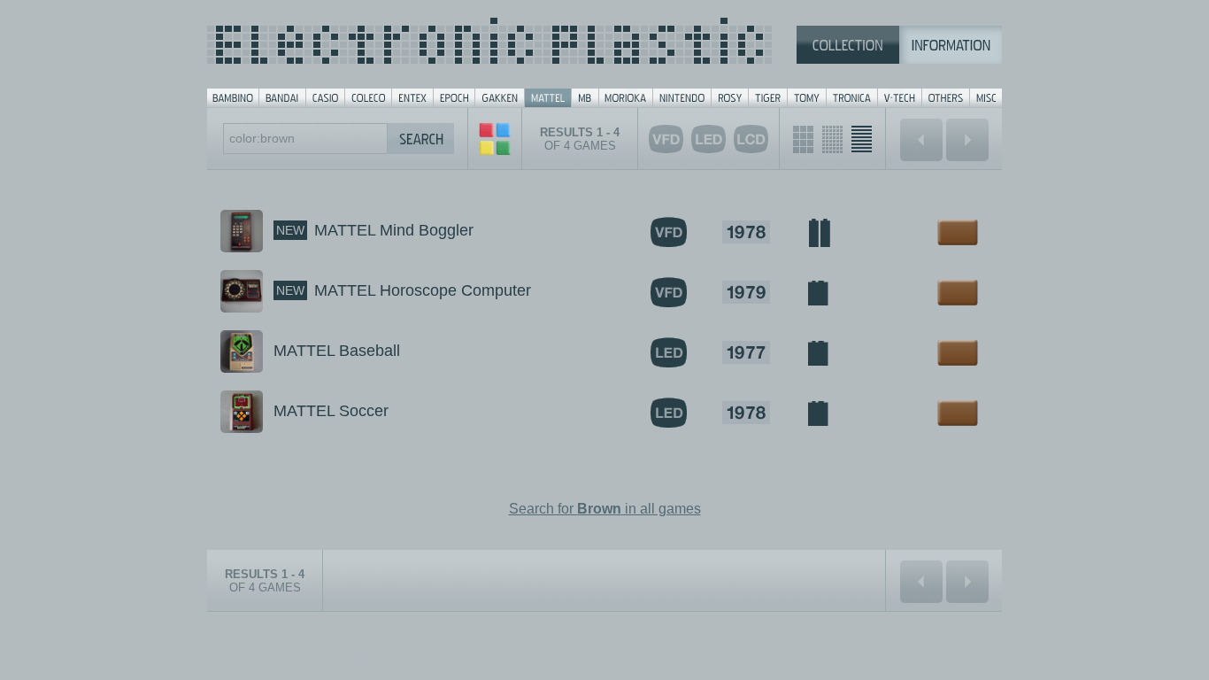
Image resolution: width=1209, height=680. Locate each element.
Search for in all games (605, 508)
